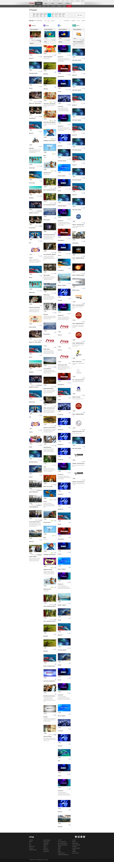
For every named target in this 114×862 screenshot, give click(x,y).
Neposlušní (31, 148)
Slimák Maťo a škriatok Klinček (50, 103)
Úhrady (59, 851)
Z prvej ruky (60, 106)
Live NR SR (59, 6)
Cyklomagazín (75, 243)
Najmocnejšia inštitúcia (48, 388)
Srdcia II (32, 43)
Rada (59, 849)
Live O (48, 6)
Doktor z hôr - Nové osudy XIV (35, 103)
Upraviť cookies (75, 853)
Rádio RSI (46, 848)
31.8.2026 (45, 15)
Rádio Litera (46, 849)
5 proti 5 (31, 257)
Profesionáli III (32, 118)
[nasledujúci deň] (48, 20)
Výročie (62, 0)
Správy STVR (45, 0)
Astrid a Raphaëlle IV (33, 491)
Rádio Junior (46, 851)
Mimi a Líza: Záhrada (48, 486)
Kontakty (82, 0)
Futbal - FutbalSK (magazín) (78, 275)
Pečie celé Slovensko (56, 0)
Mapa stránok (75, 843)
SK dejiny (46, 716)
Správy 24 (60, 145)
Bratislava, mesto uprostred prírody (50, 427)
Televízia (38, 3)
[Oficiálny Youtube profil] (79, 837)
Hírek (45, 41)
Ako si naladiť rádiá (62, 841)
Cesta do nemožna (47, 736)
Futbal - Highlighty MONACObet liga (78, 414)
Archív (64, 6)
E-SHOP (67, 0)
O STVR (59, 840)
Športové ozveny (75, 290)
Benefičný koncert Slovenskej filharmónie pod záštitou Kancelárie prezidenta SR (50, 696)
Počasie (30, 88)
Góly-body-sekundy (33, 73)
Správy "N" (31, 58)
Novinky (67, 3)
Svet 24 (60, 41)
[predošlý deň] (45, 20)
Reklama (74, 841)
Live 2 (35, 6)
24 (29, 843)
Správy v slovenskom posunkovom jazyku (50, 666)
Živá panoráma (47, 219)
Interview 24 (60, 56)
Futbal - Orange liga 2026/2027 (78, 41)
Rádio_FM (46, 845)
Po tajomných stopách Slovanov (50, 234)
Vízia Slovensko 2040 (62, 365)
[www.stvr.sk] (31, 837)
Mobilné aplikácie (32, 849)
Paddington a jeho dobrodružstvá (50, 140)
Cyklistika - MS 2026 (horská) (78, 463)
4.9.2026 (60, 15)
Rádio (46, 3)
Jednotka (31, 840)
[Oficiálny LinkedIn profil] (81, 837)
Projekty (74, 849)
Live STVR (53, 6)
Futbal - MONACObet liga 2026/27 (78, 323)
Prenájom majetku (76, 848)
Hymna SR (31, 541)
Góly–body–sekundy (76, 60)
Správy (30, 277)
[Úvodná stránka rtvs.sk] (31, 3)
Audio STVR (39, 0)
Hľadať (82, 3)
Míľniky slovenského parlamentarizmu (50, 408)
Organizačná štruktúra (62, 845)
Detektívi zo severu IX (33, 212)
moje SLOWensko (47, 368)
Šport (44, 6)
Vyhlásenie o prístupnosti (63, 854)
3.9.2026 (56, 15)
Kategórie (53, 20)
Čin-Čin (45, 501)
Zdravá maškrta (32, 327)
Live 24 (39, 6)
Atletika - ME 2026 (76, 397)
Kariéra (59, 848)
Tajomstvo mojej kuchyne (34, 307)
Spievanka (46, 314)
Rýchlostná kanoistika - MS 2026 (78, 431)
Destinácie (31, 197)
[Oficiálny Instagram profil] (84, 837)
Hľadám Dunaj (47, 294)
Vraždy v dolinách (33, 556)
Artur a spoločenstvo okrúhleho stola (50, 189)
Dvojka (30, 841)
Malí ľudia (46, 73)
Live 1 (31, 6)
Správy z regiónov (62, 175)
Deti (50, 0)
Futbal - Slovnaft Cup (76, 361)
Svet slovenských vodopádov (50, 254)
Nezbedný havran (47, 172)
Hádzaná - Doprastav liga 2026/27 (78, 224)
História (59, 846)
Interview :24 (60, 315)
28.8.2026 (34, 15)
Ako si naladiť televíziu (62, 843)
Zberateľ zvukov (47, 522)
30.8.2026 (41, 15)
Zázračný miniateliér (48, 56)
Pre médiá (77, 0)
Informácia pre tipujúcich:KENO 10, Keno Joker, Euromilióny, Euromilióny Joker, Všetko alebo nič (50, 681)
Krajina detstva (47, 349)
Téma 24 (60, 335)
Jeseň (45, 467)
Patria (45, 846)
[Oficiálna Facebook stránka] (76, 837)
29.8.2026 (37, 15)
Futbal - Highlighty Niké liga (78, 258)
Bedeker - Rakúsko (62, 285)
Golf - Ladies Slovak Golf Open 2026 (78, 379)
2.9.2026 (53, 15)
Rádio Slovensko (47, 840)
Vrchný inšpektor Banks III (34, 521)
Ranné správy (32, 182)
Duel (30, 242)
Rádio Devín (46, 843)
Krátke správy (32, 402)
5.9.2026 (63, 15)
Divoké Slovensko (47, 447)
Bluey (45, 155)
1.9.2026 (49, 15)
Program (69, 6)
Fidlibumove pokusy (48, 569)
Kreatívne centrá (61, 853)
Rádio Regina (46, 841)
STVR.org (72, 0)
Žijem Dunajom (47, 275)
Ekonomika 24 (61, 76)
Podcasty (31, 848)
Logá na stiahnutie (76, 845)
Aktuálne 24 (60, 429)
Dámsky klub (32, 167)
